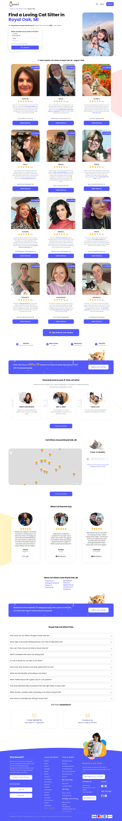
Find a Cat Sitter (61, 426)
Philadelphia (48, 790)
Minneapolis (48, 782)
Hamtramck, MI (68, 587)
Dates (14, 38)
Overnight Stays (67, 795)
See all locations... (50, 808)
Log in (102, 4)
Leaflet (74, 484)
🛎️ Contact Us (89, 798)
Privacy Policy (51, 816)
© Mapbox (79, 484)
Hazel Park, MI (49, 581)
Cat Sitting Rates (67, 769)
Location (15, 33)
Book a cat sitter (21, 777)
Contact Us (87, 721)
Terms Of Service (41, 816)
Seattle (46, 803)
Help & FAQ (65, 783)
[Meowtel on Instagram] (106, 786)
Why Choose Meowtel (68, 771)
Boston (46, 766)
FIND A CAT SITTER (98, 367)
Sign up (110, 4)
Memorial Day (66, 802)
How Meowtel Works (68, 766)
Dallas (46, 771)
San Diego (47, 797)
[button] (50, 454)
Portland (46, 795)
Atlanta (46, 761)
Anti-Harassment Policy (64, 816)
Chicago (47, 769)
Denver (46, 774)
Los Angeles (48, 779)
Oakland (46, 787)
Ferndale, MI (66, 589)
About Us (64, 763)
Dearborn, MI (49, 587)
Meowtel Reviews (67, 774)
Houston (46, 776)
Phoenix (46, 792)
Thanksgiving (66, 806)
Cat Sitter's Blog (67, 786)
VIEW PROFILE (25, 123)
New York (47, 784)
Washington (48, 805)
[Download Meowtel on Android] (106, 796)
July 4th (64, 804)
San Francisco (48, 800)
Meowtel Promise (26, 368)
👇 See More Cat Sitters (61, 332)
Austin (46, 763)
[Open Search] (97, 4)
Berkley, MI (48, 585)
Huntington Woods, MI (52, 583)
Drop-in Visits (66, 793)
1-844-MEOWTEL (34, 721)
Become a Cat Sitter (94, 777)
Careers (64, 776)
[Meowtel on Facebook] (102, 786)
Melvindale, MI (67, 581)
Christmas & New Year (68, 809)
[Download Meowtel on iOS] (102, 796)
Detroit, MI (66, 583)
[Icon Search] (88, 459)
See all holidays (67, 811)
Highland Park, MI (68, 585)
